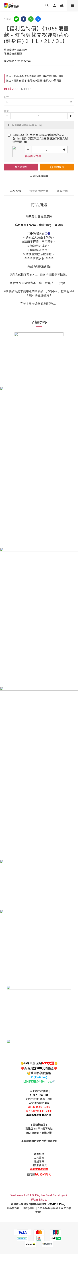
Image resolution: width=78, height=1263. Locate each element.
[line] (16, 19)
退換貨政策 (13, 1208)
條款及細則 (28, 1208)
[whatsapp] (31, 19)
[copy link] (38, 19)
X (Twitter (38, 1077)
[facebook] (23, 19)
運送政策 (39, 1161)
